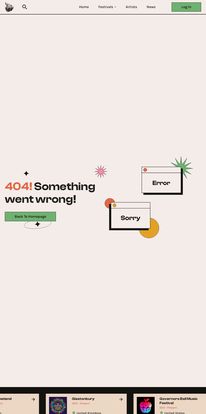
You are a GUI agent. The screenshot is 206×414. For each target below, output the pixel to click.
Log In (186, 7)
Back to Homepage (30, 216)
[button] (84, 7)
